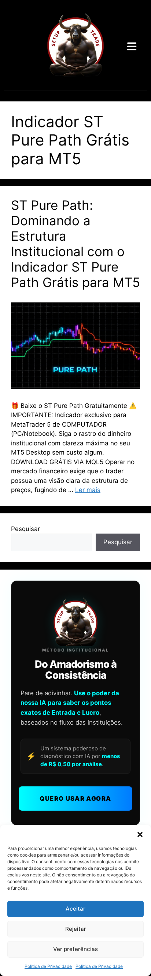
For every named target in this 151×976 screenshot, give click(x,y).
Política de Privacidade (48, 966)
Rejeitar (75, 928)
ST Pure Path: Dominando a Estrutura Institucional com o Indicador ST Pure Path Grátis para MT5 (75, 243)
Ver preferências (75, 949)
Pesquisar (25, 528)
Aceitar (75, 908)
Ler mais (87, 490)
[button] (140, 834)
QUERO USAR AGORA (75, 798)
